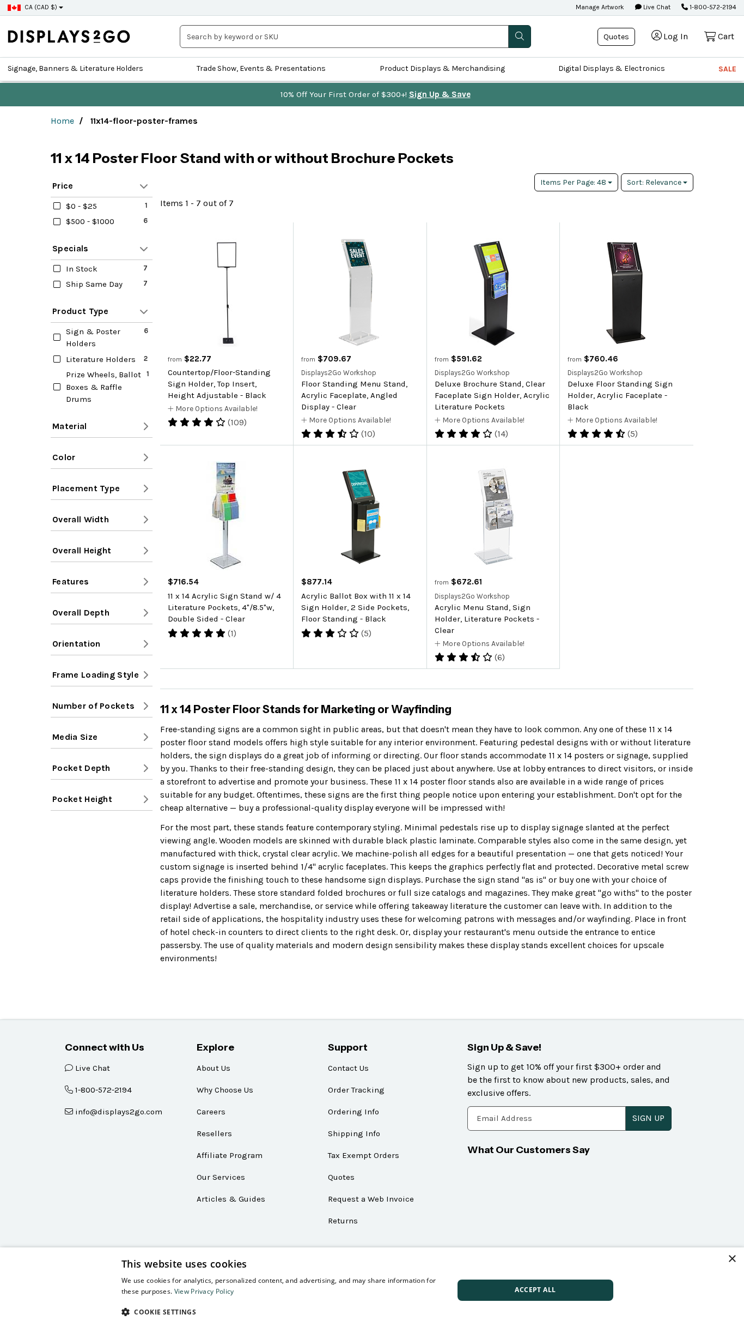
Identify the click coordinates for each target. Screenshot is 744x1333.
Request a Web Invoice (371, 1199)
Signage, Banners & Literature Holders (75, 68)
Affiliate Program (230, 1155)
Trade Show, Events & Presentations (261, 68)
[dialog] (372, 1290)
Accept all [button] (535, 1289)
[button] (282, 1311)
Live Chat (656, 7)
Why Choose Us (225, 1090)
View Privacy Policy (204, 1291)
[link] (69, 36)
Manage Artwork (600, 7)
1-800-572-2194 (712, 7)
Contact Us (348, 1068)
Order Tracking (356, 1090)
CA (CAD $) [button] (41, 7)
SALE (727, 69)
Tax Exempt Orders (363, 1155)
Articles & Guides (231, 1199)
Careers (211, 1112)
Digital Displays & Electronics (611, 68)
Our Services (221, 1177)
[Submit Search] (519, 36)
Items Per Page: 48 (574, 182)
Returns (343, 1221)
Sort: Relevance (655, 182)
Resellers (214, 1133)
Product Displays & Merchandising (442, 68)
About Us (213, 1068)
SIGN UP (648, 1118)
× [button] (732, 1259)
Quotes (616, 36)
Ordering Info (353, 1112)
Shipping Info (354, 1133)
